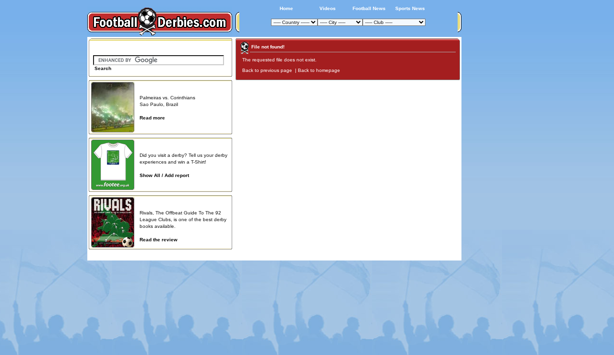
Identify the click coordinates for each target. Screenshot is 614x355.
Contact (444, 255)
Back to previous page (268, 70)
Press (368, 255)
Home (286, 8)
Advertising (342, 255)
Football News (369, 8)
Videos (327, 8)
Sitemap (420, 255)
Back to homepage (320, 70)
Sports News (410, 8)
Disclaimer (392, 255)
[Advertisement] (498, 181)
